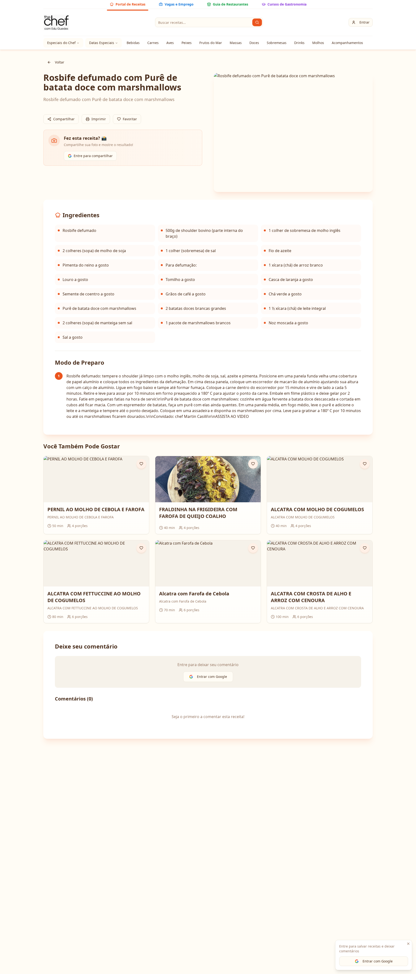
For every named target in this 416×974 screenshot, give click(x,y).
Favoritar (130, 119)
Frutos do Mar (210, 42)
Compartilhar (64, 119)
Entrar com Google (378, 961)
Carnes (153, 42)
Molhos (318, 42)
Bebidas (133, 42)
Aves (170, 42)
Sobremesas (276, 42)
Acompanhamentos (347, 42)
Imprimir (98, 119)
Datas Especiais (101, 42)
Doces (254, 42)
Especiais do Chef (61, 42)
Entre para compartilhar (93, 155)
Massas (236, 42)
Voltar (59, 62)
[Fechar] (408, 944)
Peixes (187, 42)
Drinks (299, 42)
